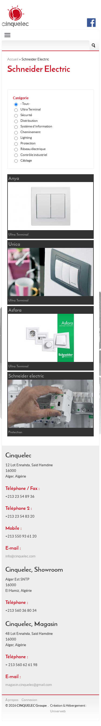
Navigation (50, 35)
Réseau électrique (33, 149)
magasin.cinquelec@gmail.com (28, 685)
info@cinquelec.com (20, 556)
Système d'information (36, 126)
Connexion (29, 700)
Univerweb (58, 711)
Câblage (26, 160)
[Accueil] (15, 26)
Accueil (12, 59)
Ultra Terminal (30, 109)
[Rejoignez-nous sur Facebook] (91, 26)
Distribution (29, 120)
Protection (28, 143)
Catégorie (21, 98)
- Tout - (25, 103)
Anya (13, 178)
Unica (14, 244)
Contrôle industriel (33, 154)
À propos (11, 700)
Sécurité (26, 115)
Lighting (26, 137)
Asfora (15, 310)
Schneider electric (26, 376)
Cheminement (30, 132)
